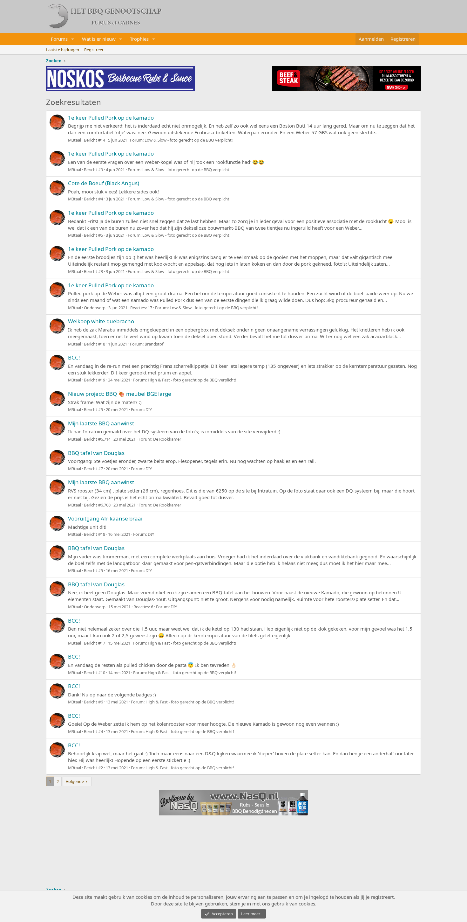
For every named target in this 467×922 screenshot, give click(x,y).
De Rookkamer (167, 439)
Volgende (75, 781)
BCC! (74, 357)
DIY (149, 409)
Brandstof (154, 344)
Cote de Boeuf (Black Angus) (103, 183)
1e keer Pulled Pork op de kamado (111, 117)
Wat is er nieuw (99, 39)
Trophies (139, 39)
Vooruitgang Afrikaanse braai (105, 518)
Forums (59, 39)
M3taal (74, 140)
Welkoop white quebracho (101, 321)
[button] (72, 39)
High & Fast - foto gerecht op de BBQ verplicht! (192, 380)
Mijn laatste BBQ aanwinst (101, 423)
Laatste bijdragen (62, 49)
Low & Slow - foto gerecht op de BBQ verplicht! (189, 140)
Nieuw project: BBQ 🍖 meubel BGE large (119, 393)
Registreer (94, 49)
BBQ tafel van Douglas (96, 453)
